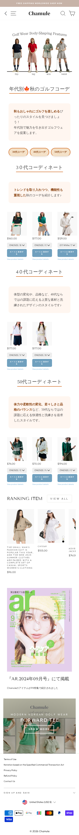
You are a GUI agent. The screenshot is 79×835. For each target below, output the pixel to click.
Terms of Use (10, 759)
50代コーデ (60, 152)
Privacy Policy (10, 770)
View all (59, 498)
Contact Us (9, 781)
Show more (39, 729)
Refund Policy (10, 775)
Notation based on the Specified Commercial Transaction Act (34, 764)
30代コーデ (18, 152)
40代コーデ (39, 152)
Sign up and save (17, 792)
